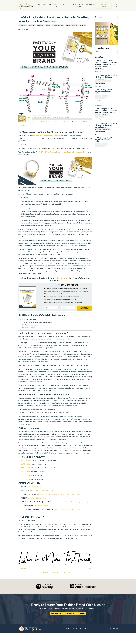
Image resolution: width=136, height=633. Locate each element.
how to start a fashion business (71, 25)
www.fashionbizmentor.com (38, 498)
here (89, 245)
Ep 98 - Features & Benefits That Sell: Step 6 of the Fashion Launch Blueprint (106, 77)
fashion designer (40, 25)
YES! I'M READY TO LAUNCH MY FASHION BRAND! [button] (68, 613)
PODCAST (62, 4)
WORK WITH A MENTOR (78, 5)
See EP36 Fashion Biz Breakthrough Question (42, 144)
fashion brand (105, 66)
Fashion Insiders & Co (33, 114)
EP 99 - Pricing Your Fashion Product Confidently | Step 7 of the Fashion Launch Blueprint (106, 62)
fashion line (47, 25)
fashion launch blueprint (100, 83)
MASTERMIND (89, 4)
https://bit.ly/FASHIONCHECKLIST (67, 509)
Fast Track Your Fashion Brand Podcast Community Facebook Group (63, 152)
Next (89, 125)
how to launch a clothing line (58, 25)
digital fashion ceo (23, 25)
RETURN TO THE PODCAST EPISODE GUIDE (55, 572)
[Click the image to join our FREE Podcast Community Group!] (55, 171)
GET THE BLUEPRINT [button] (103, 5)
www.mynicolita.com (41, 505)
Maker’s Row (32, 343)
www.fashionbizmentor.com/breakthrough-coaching (69, 502)
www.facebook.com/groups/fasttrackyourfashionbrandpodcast (59, 494)
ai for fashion (98, 66)
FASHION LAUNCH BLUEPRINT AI (47, 5)
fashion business (31, 25)
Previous (23, 125)
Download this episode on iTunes (55, 548)
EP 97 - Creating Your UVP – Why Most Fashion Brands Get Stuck (105, 91)
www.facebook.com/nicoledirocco (42, 490)
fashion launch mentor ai (100, 97)
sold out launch (83, 25)
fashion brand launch (99, 68)
